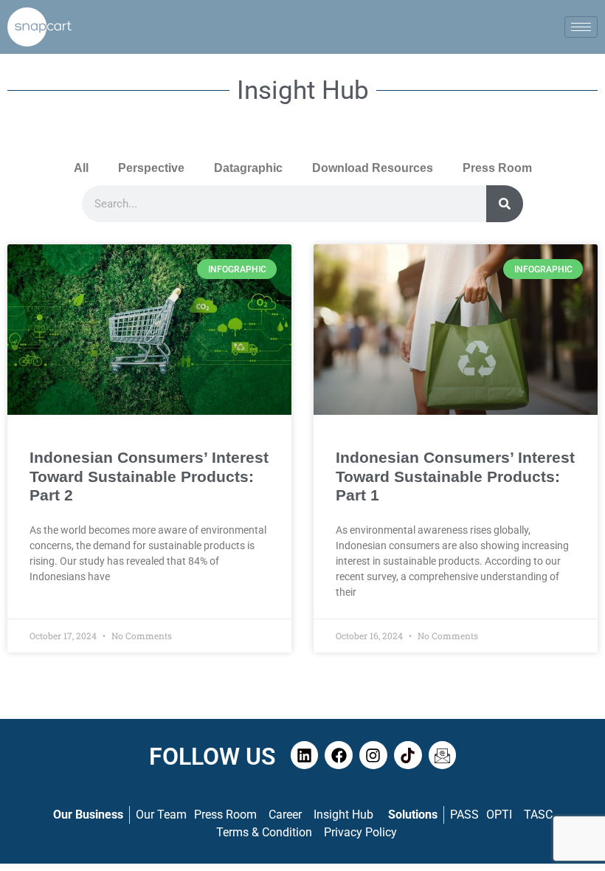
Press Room (497, 168)
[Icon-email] (443, 755)
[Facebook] (339, 755)
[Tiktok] (408, 755)
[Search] (504, 203)
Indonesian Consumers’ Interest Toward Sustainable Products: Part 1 (455, 476)
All (81, 168)
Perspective (151, 168)
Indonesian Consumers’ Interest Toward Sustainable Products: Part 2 (149, 476)
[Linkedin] (305, 755)
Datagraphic (248, 168)
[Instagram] (373, 755)
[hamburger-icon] (581, 27)
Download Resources (372, 168)
